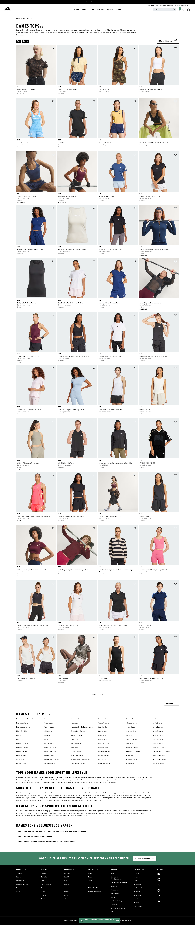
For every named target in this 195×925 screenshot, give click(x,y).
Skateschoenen (131, 727)
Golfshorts (47, 739)
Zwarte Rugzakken (159, 747)
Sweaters (129, 735)
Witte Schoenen (158, 727)
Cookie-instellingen (70, 920)
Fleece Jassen (49, 727)
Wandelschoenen (132, 747)
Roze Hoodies (103, 747)
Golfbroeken (48, 731)
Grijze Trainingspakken (52, 759)
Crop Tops (47, 719)
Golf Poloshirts (49, 743)
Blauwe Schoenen (22, 747)
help (156, 5)
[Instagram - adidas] (168, 880)
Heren (76, 10)
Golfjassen (47, 735)
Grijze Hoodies (49, 755)
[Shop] (7, 8)
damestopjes (25, 777)
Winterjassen (130, 764)
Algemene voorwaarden (112, 920)
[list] (86, 41)
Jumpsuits (75, 747)
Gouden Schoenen (50, 747)
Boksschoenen (21, 751)
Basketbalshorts (22, 723)
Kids (92, 10)
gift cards (177, 5)
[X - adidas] (168, 885)
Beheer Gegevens (83, 920)
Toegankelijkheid (125, 920)
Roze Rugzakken (104, 751)
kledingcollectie (122, 811)
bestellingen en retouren (166, 5)
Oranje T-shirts (103, 723)
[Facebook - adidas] (168, 874)
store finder (151, 5)
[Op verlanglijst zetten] (53, 48)
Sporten (110, 10)
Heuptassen (75, 723)
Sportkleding (103, 727)
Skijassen (74, 739)
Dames (84, 10)
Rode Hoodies (103, 739)
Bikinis (18, 735)
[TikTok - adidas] (168, 896)
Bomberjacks (21, 755)
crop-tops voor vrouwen (31, 780)
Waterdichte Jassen (133, 751)
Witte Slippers (158, 731)
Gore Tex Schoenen (132, 719)
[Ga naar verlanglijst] (183, 9)
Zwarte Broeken (158, 739)
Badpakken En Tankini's (24, 719)
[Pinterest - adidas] (168, 891)
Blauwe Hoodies (22, 743)
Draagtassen (48, 723)
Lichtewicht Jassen (78, 764)
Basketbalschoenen (23, 727)
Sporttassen (102, 731)
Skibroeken (20, 759)
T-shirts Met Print (50, 751)
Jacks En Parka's (77, 735)
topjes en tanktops (130, 798)
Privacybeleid (99, 920)
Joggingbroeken (76, 743)
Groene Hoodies (49, 764)
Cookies (91, 920)
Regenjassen (102, 735)
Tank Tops (129, 743)
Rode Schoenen (103, 743)
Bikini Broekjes (21, 731)
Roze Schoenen (103, 755)
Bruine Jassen (21, 764)
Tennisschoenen (131, 739)
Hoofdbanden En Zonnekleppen (82, 727)
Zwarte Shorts (158, 743)
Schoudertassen (131, 723)
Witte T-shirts (158, 735)
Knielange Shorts (77, 755)
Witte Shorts (157, 723)
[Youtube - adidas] (168, 901)
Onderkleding (103, 719)
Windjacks (129, 755)
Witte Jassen (157, 719)
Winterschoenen (131, 759)
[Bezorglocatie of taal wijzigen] (189, 5)
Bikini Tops (20, 739)
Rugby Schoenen (104, 764)
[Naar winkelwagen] (188, 9)
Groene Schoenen (77, 719)
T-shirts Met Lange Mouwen (81, 759)
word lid (183, 5)
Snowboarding (131, 731)
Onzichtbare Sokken (78, 731)
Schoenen (100, 10)
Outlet (118, 10)
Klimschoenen (76, 751)
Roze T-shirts (103, 759)
